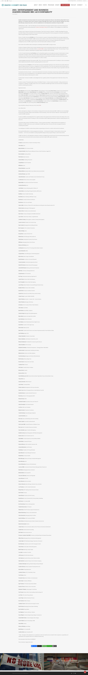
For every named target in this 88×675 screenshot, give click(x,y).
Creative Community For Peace (41, 27)
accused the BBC (40, 48)
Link (40, 105)
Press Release (14, 14)
